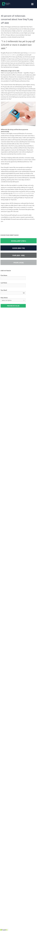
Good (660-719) (18, 248)
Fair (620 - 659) (18, 255)
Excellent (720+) (18, 241)
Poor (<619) (19, 263)
